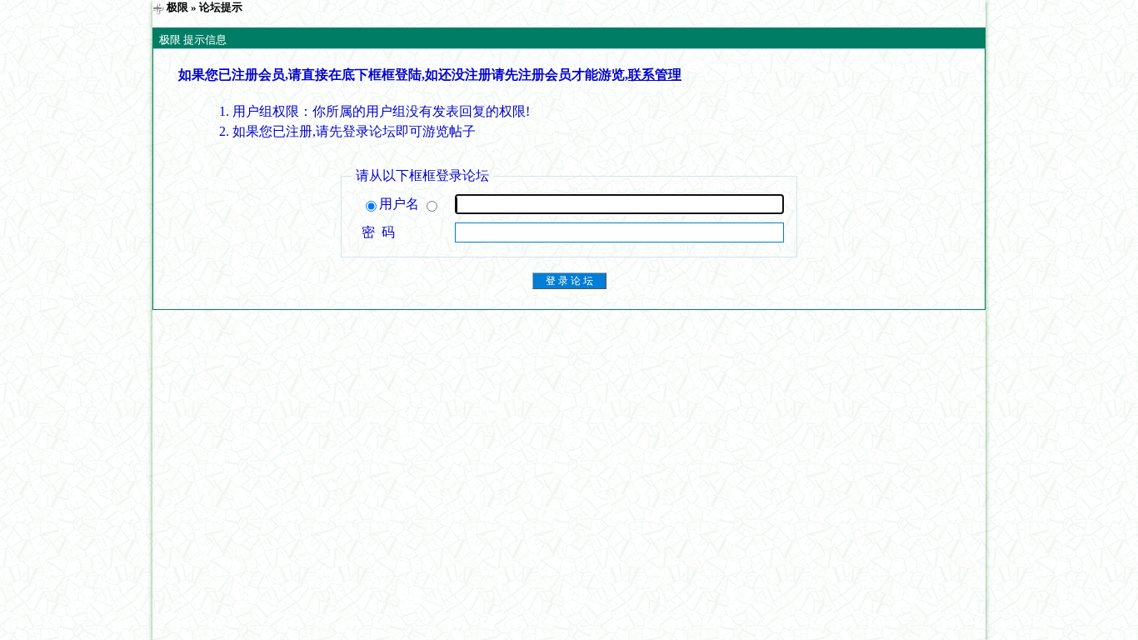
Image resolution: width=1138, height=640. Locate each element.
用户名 (400, 204)
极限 (177, 7)
